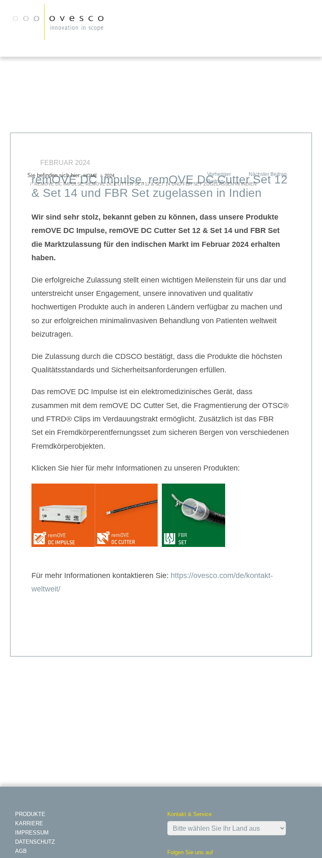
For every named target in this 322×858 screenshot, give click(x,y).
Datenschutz (35, 842)
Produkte (30, 814)
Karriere (29, 823)
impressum (32, 832)
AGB (21, 851)
